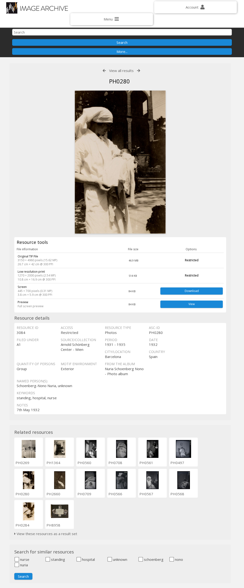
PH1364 (53, 462)
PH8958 (53, 525)
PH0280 (22, 493)
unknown (119, 559)
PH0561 (146, 462)
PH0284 (22, 525)
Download (192, 291)
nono (178, 559)
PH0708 (115, 462)
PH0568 (177, 493)
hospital (88, 559)
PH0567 (146, 493)
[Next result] (138, 70)
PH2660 (53, 493)
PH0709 (84, 493)
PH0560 (84, 462)
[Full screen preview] (120, 162)
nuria (23, 564)
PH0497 (177, 462)
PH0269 (22, 462)
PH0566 (115, 493)
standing (57, 559)
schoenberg (153, 559)
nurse (24, 559)
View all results (121, 70)
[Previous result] (104, 70)
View (191, 304)
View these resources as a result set (46, 533)
